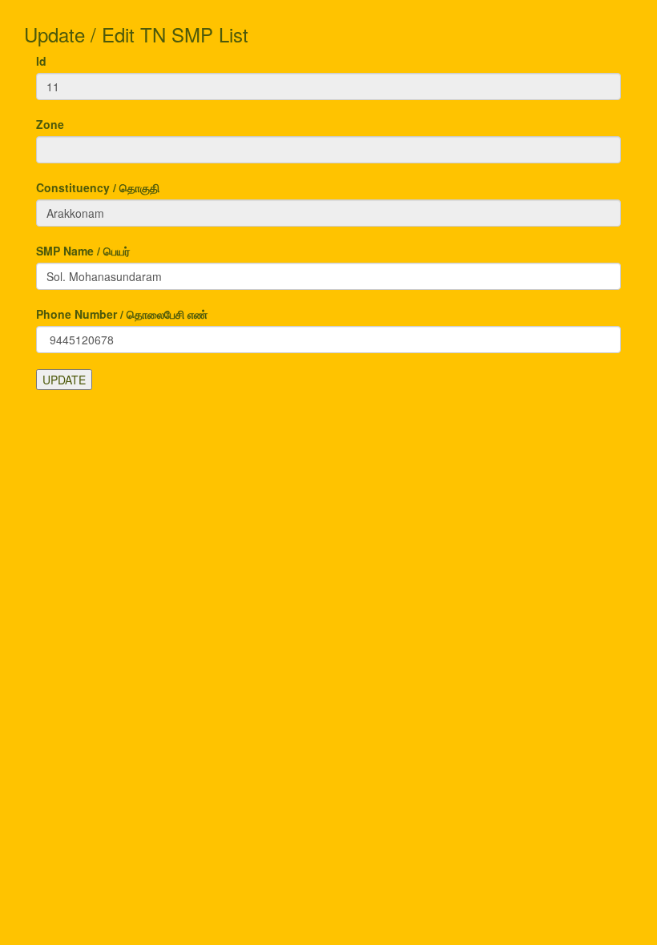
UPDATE (64, 380)
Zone (50, 124)
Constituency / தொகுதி (97, 187)
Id (41, 61)
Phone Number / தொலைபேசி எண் (122, 314)
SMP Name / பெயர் (83, 251)
